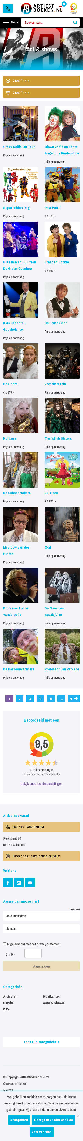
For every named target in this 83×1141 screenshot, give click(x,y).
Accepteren (19, 1119)
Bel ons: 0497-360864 (28, 826)
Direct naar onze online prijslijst (36, 855)
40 (71, 698)
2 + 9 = (11, 954)
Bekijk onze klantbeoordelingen (41, 783)
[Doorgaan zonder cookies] (78, 1116)
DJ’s (6, 1009)
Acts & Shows (53, 1002)
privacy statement (48, 943)
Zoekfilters (21, 80)
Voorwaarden (42, 1131)
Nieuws (8, 1089)
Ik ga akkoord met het (33, 943)
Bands (8, 1002)
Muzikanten (52, 996)
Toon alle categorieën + (41, 1041)
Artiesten (10, 996)
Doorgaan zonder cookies (53, 1119)
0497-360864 (8, 8)
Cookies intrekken (15, 1083)
